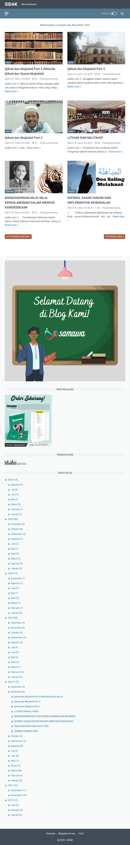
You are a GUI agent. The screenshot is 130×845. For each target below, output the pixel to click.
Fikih (8, 63)
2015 (13, 800)
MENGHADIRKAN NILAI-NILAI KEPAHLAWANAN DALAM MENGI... (45, 716)
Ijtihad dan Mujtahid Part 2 (23, 138)
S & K (81, 833)
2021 (13, 785)
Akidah (72, 191)
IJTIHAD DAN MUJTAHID (85, 138)
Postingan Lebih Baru (19, 236)
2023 (13, 617)
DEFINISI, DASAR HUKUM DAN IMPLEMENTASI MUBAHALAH (44, 721)
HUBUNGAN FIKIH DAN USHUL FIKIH (31, 726)
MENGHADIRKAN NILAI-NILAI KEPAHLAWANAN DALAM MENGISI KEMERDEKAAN (30, 202)
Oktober (17, 529)
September (18, 534)
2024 (13, 573)
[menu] (7, 13)
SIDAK (11, 4)
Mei (14, 499)
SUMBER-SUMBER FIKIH (26, 731)
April (15, 553)
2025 (13, 519)
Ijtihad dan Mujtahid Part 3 (86, 69)
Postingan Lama (114, 236)
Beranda (50, 833)
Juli (14, 489)
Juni (15, 494)
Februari (17, 509)
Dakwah (9, 191)
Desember (18, 524)
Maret (15, 504)
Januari (16, 514)
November (18, 627)
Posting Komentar (49, 79)
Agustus (17, 484)
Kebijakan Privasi (66, 833)
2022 (13, 682)
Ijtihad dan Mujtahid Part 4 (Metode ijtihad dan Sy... (39, 696)
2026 (13, 479)
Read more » (12, 91)
